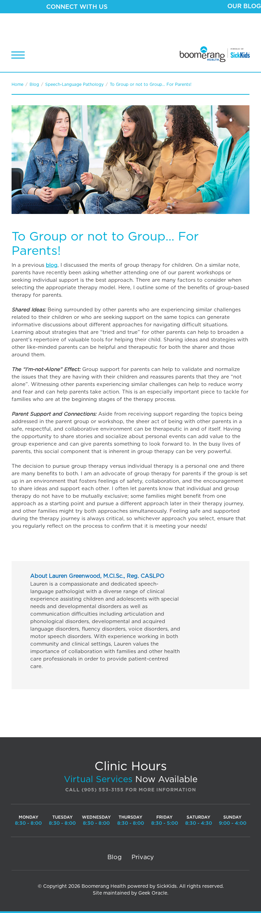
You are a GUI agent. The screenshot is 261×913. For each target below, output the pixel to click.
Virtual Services (98, 779)
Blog (34, 84)
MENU (18, 55)
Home (17, 84)
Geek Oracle (152, 893)
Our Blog (244, 6)
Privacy (143, 857)
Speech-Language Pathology (74, 84)
